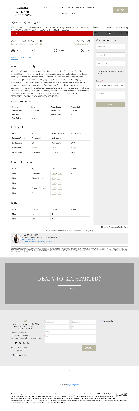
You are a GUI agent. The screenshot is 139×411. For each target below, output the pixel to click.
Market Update (68, 13)
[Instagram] (20, 342)
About (90, 8)
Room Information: (22, 162)
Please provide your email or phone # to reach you (110, 72)
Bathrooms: (18, 203)
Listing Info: (18, 127)
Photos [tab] (23, 57)
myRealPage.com (73, 385)
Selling (79, 8)
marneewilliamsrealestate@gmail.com (37, 241)
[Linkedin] (24, 342)
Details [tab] (14, 57)
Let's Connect (69, 288)
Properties (56, 8)
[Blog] (28, 342)
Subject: (99, 81)
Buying (69, 8)
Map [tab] (31, 57)
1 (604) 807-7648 (28, 239)
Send (110, 104)
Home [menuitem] (46, 8)
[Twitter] (16, 342)
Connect (120, 10)
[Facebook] (12, 342)
